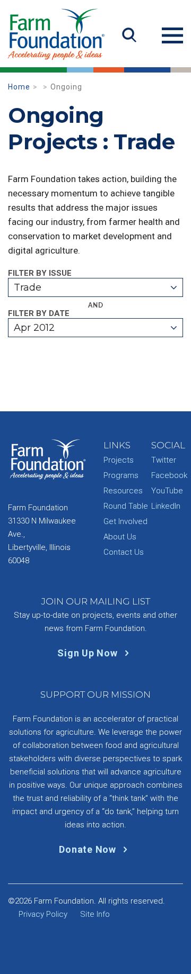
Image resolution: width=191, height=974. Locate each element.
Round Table (125, 506)
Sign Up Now (88, 653)
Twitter (163, 460)
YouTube (167, 490)
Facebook (169, 475)
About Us (119, 537)
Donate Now (88, 849)
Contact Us (123, 552)
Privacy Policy (43, 914)
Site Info (95, 914)
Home (19, 87)
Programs (120, 475)
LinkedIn (165, 506)
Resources (123, 490)
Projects (118, 460)
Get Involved (125, 521)
